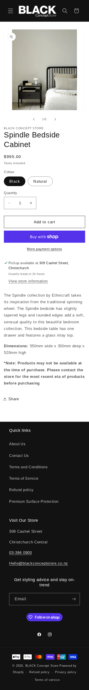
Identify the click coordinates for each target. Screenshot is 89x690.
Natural (40, 181)
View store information (28, 281)
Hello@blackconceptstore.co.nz (38, 563)
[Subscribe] (74, 599)
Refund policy (21, 490)
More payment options (44, 249)
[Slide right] (55, 119)
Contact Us (19, 455)
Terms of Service (24, 478)
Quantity (10, 193)
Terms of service (47, 680)
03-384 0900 (20, 552)
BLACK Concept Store (41, 665)
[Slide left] (34, 119)
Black (14, 181)
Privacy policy (65, 672)
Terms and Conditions (28, 467)
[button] (10, 11)
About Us (17, 444)
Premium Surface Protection (34, 501)
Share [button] (13, 399)
